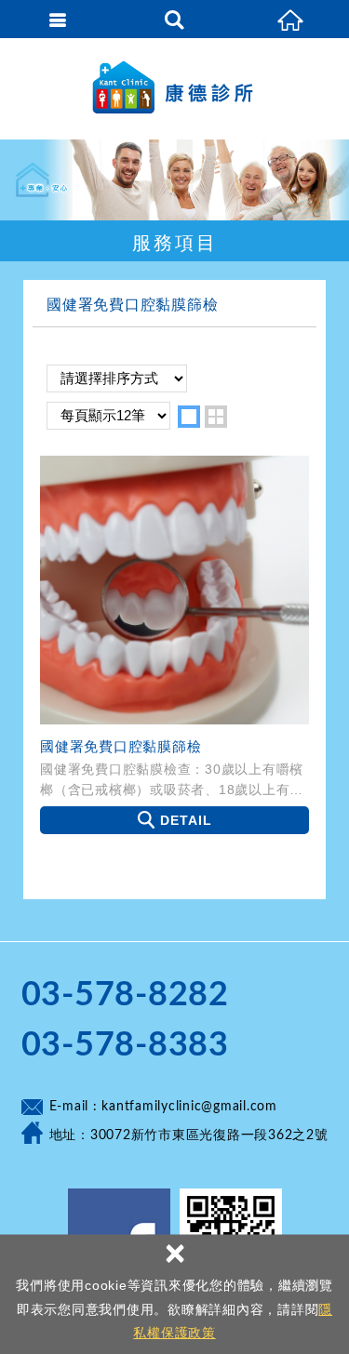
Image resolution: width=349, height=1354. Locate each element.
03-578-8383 (125, 1045)
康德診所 (175, 88)
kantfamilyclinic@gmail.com (189, 1106)
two (216, 416)
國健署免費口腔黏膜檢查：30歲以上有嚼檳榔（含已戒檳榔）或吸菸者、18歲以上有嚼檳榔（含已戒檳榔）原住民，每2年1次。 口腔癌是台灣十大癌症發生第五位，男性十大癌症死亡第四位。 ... (171, 779)
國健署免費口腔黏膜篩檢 (120, 746)
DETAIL (186, 820)
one (189, 416)
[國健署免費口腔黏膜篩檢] (174, 590)
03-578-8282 (125, 995)
